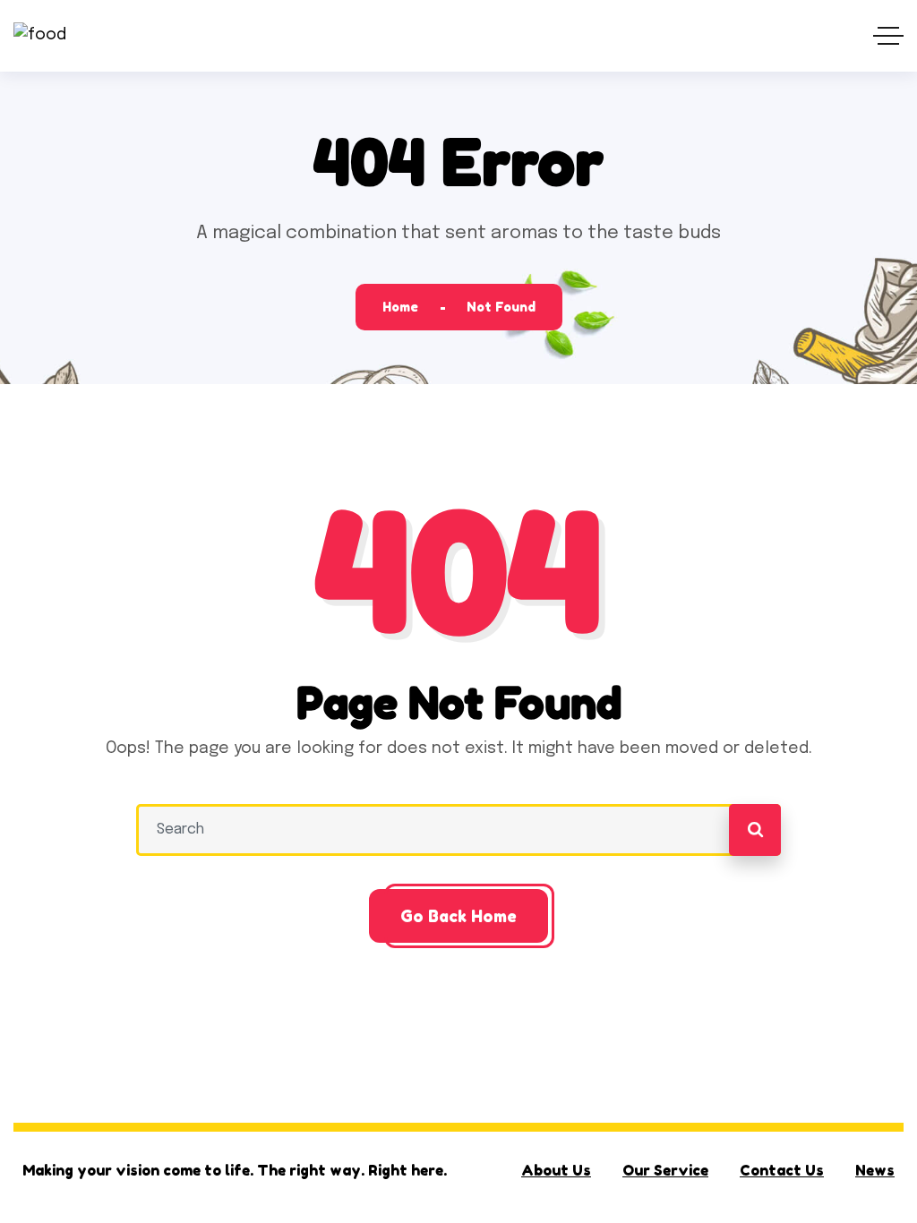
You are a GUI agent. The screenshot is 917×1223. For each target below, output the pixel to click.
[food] (39, 36)
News (875, 1170)
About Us (556, 1170)
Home (400, 306)
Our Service (665, 1170)
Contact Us (782, 1170)
